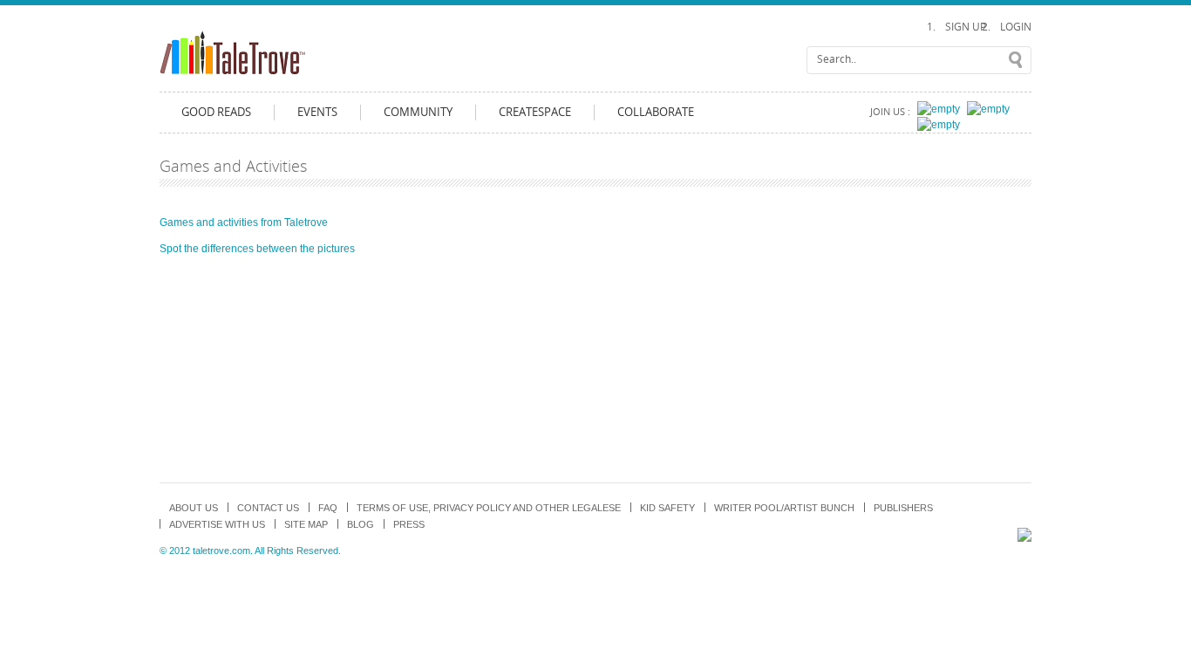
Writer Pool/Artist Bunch (784, 507)
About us (193, 507)
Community (418, 112)
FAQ (327, 507)
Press (409, 524)
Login (1015, 27)
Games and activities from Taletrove (244, 222)
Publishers (903, 507)
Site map (306, 524)
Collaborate (655, 112)
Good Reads (216, 112)
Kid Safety (667, 507)
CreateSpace (535, 112)
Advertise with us (217, 524)
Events (317, 112)
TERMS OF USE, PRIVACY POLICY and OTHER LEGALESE (489, 507)
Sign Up (965, 27)
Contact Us (268, 507)
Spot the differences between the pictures (257, 249)
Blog (360, 524)
